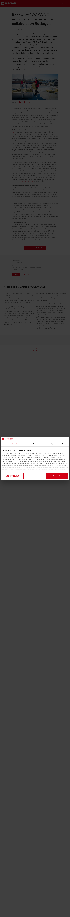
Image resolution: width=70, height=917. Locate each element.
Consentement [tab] (12, 444)
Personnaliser (34, 476)
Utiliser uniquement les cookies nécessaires (12, 475)
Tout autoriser (57, 476)
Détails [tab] (35, 444)
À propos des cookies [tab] (58, 444)
